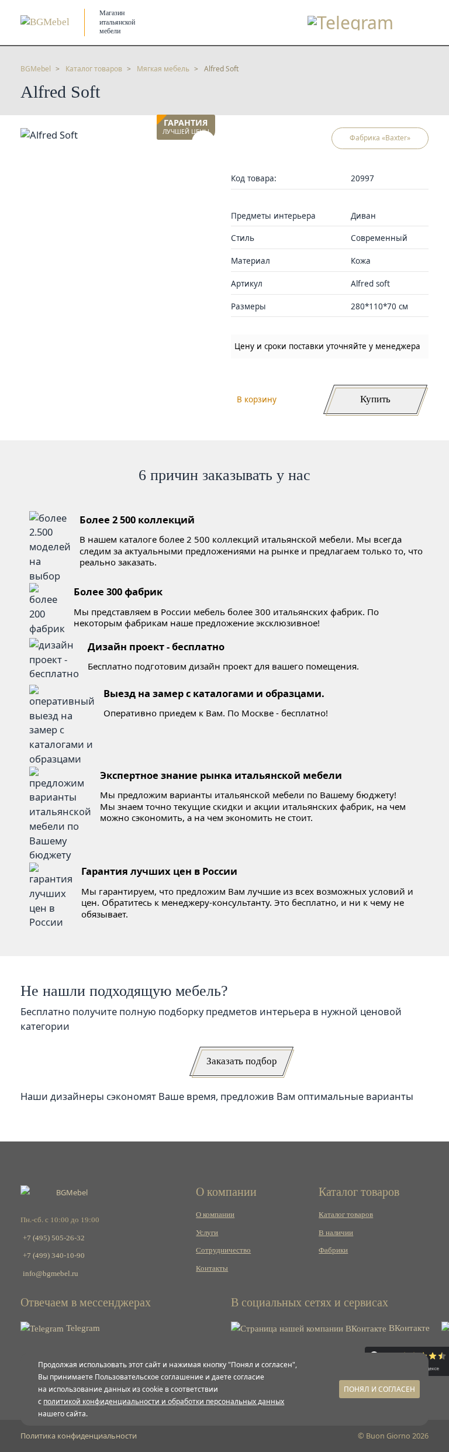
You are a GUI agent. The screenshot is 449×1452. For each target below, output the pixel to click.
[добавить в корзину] (203, 142)
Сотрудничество (223, 1250)
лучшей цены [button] (186, 127)
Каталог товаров (346, 1214)
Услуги (207, 1233)
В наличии (336, 1233)
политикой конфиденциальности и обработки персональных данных (163, 1401)
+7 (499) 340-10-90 (54, 1255)
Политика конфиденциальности (78, 1435)
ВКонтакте (408, 1328)
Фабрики (333, 1250)
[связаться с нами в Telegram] (350, 22)
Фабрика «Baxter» (380, 138)
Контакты (212, 1268)
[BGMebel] (45, 21)
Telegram (82, 1328)
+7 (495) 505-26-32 (54, 1238)
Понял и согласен (379, 1389)
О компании (215, 1214)
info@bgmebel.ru (50, 1274)
